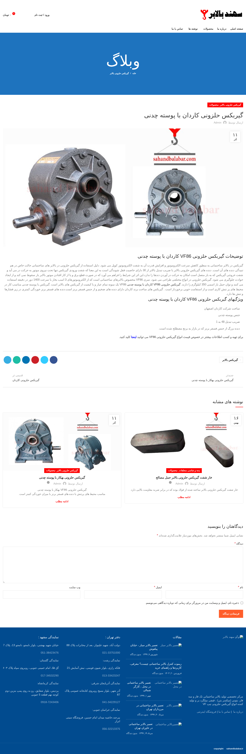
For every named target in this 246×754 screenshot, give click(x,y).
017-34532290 (50, 675)
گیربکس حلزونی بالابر (119, 73)
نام (240, 587)
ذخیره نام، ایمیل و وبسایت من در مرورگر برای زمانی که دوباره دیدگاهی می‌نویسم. (192, 602)
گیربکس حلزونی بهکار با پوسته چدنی (62, 477)
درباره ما (238, 711)
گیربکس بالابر (230, 359)
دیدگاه (238, 543)
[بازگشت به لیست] (123, 377)
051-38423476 (50, 652)
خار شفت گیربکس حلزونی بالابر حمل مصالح (184, 477)
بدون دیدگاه (135, 654)
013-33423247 (111, 675)
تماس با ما (224, 711)
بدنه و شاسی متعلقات (189, 470)
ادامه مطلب (184, 497)
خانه (134, 73)
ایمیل (158, 587)
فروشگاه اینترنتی (206, 711)
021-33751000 (111, 652)
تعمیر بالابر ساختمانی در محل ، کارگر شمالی (139, 686)
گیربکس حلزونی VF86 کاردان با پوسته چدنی (153, 284)
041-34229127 (111, 702)
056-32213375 (111, 728)
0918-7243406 (50, 702)
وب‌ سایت (74, 587)
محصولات (214, 104)
